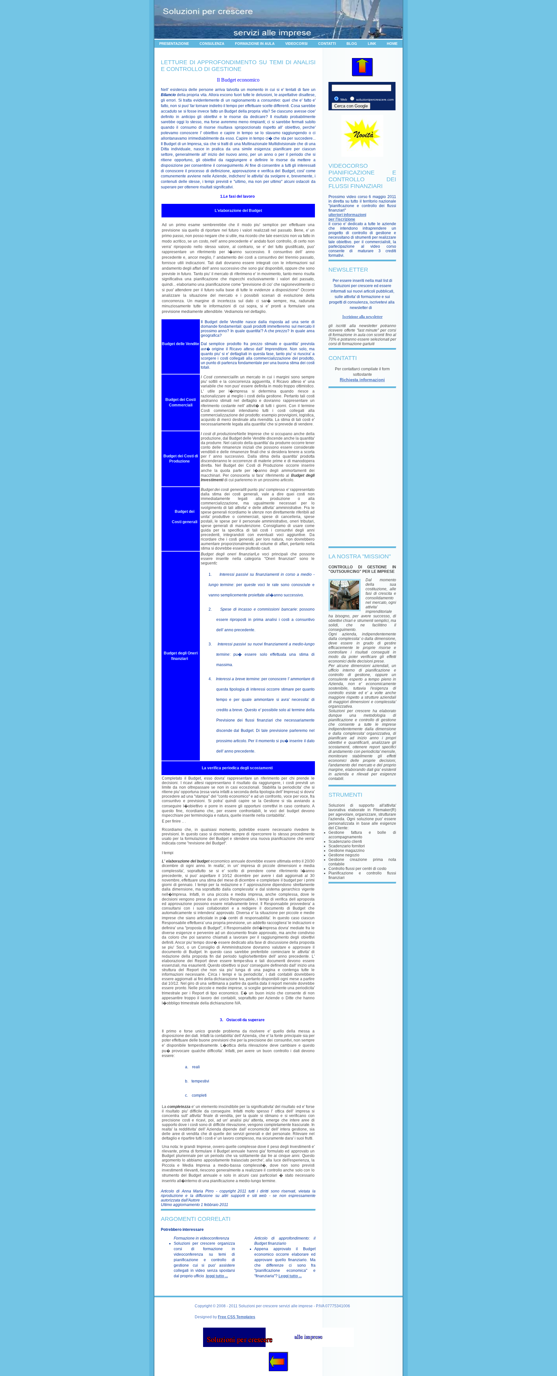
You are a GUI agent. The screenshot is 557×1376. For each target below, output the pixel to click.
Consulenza (212, 43)
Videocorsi (296, 43)
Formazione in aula (255, 43)
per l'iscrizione (341, 219)
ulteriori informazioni (347, 215)
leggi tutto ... (217, 1276)
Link (372, 43)
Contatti (327, 43)
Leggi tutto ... (290, 1276)
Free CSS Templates (236, 1317)
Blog (352, 43)
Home (392, 43)
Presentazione (174, 43)
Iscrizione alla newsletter (362, 316)
